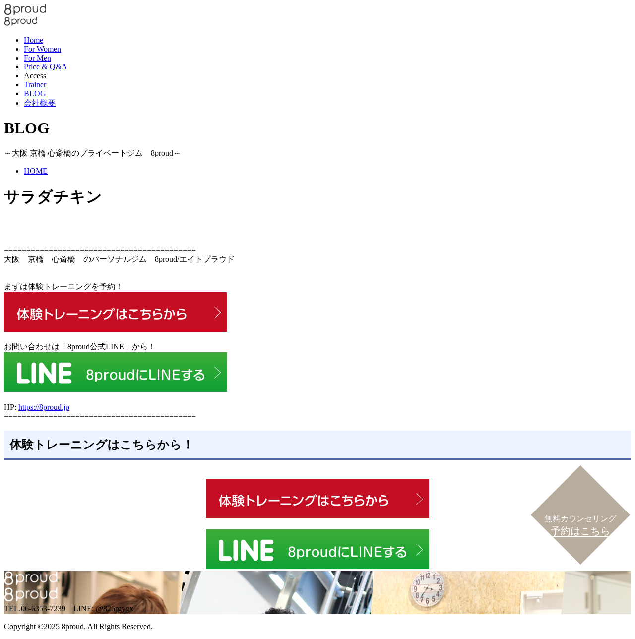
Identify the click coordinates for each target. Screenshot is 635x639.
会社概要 (40, 103)
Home (33, 40)
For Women (42, 49)
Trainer (35, 84)
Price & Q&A (45, 67)
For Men (37, 58)
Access (35, 75)
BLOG (35, 93)
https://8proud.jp (43, 407)
